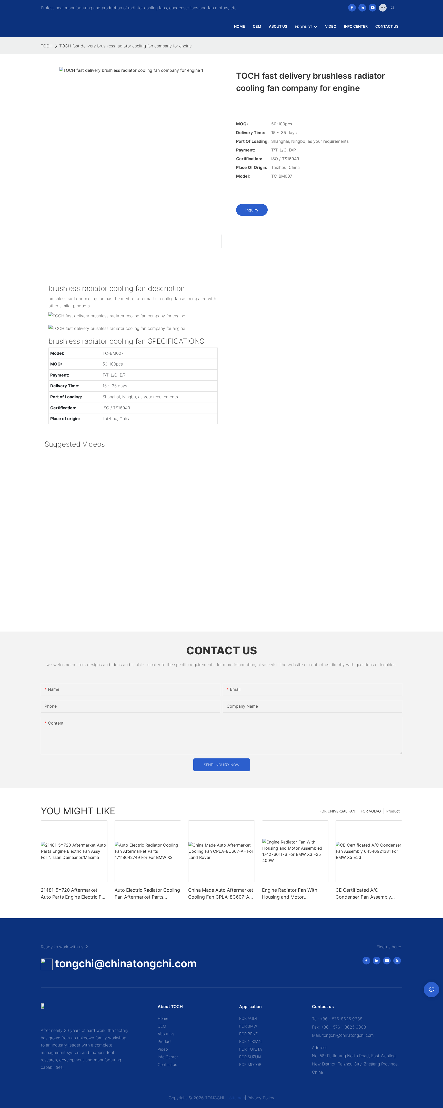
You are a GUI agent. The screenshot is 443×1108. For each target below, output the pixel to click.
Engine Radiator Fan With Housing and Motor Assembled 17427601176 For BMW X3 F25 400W (292, 893)
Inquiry (251, 209)
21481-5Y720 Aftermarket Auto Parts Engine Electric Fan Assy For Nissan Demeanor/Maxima (74, 893)
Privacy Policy (260, 1097)
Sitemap (236, 1097)
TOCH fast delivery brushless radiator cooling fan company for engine (125, 45)
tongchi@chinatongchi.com (126, 963)
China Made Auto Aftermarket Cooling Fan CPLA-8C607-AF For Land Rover (220, 893)
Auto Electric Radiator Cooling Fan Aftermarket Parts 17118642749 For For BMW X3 (147, 893)
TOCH (47, 45)
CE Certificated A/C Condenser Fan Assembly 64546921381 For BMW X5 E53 (365, 893)
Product (393, 811)
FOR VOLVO (371, 811)
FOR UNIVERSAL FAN (337, 811)
